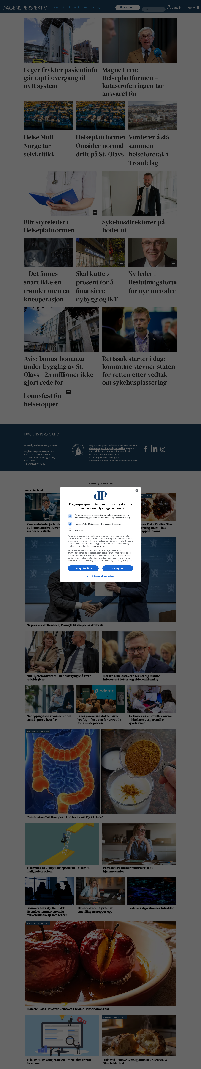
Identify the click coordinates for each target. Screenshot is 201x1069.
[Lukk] (137, 490)
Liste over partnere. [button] (96, 546)
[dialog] (100, 534)
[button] (100, 530)
